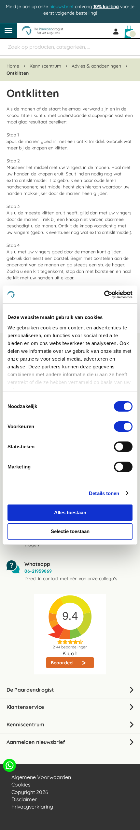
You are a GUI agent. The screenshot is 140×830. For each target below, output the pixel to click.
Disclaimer (24, 799)
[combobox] (70, 46)
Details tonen (104, 493)
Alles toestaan (70, 512)
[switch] (123, 427)
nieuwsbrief (61, 6)
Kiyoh (70, 653)
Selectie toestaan (70, 531)
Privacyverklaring (32, 806)
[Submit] (132, 43)
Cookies (21, 784)
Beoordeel (63, 663)
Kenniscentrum (46, 66)
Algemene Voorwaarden (41, 777)
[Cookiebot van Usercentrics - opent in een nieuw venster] (104, 294)
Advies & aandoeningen (97, 66)
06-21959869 (38, 571)
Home (14, 66)
